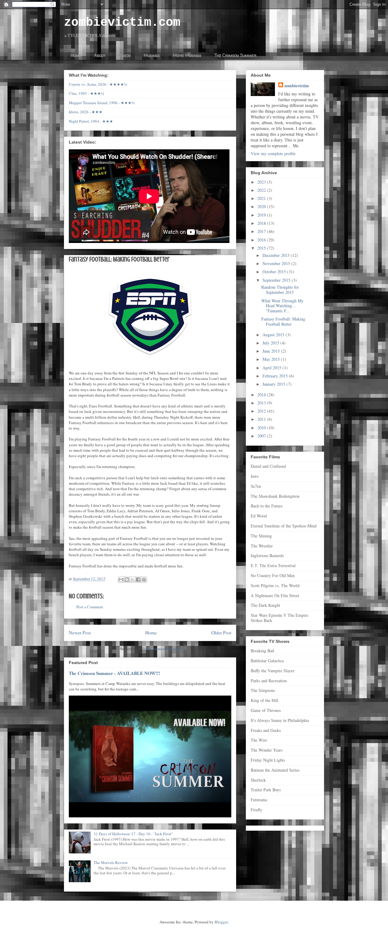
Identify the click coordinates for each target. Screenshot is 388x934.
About (99, 55)
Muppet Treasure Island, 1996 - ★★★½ (102, 102)
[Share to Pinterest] (144, 580)
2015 (262, 248)
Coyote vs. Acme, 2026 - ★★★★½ (98, 84)
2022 (262, 190)
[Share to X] (132, 580)
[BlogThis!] (127, 580)
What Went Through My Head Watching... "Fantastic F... (282, 306)
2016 (262, 240)
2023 (262, 182)
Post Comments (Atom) (161, 648)
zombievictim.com (122, 22)
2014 (262, 394)
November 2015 (277, 263)
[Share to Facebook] (138, 580)
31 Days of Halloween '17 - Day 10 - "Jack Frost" (133, 833)
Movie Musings (187, 55)
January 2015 (274, 384)
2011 (262, 419)
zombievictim (296, 85)
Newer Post (80, 633)
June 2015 (272, 351)
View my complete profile (273, 153)
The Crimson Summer (235, 55)
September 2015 (277, 280)
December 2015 (277, 255)
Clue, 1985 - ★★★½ (86, 93)
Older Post (221, 633)
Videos (125, 55)
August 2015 (274, 334)
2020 (262, 206)
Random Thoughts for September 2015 (280, 289)
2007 (262, 436)
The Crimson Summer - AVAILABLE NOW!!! (114, 673)
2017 (262, 231)
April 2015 (273, 368)
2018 (262, 223)
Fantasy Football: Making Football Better (283, 321)
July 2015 (271, 343)
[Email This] (121, 580)
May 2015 (272, 359)
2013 (262, 403)
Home (76, 55)
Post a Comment (89, 607)
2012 (262, 411)
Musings (152, 55)
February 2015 (276, 376)
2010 (262, 427)
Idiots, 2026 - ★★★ (85, 112)
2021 (262, 198)
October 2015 (275, 271)
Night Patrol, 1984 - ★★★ (91, 121)
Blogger (221, 922)
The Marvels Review (111, 862)
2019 (262, 215)
